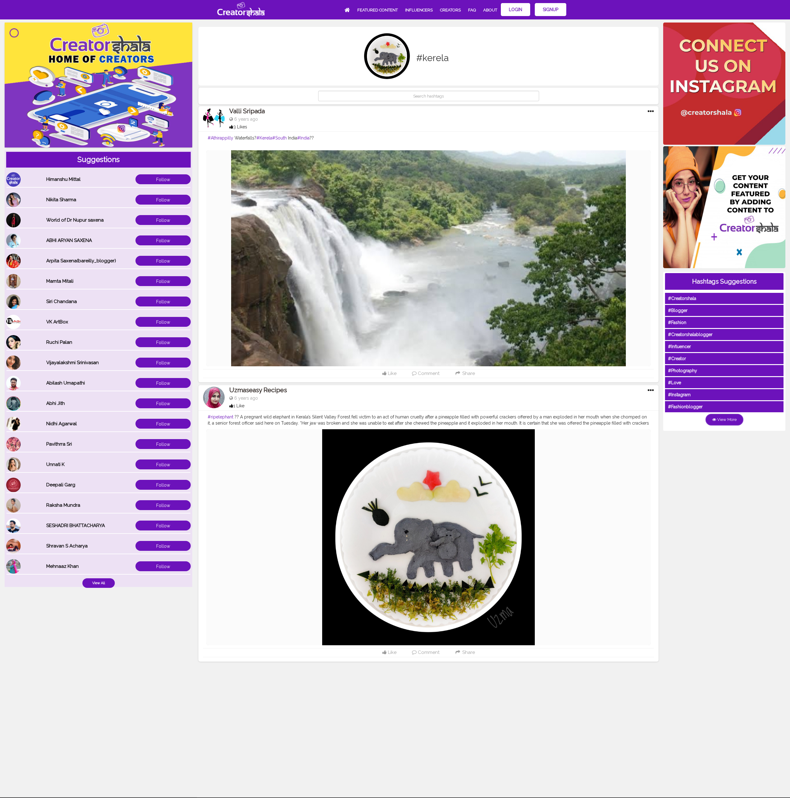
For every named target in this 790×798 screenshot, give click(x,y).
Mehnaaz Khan (62, 566)
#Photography (682, 370)
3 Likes (240, 126)
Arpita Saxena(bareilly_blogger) (81, 261)
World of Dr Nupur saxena (75, 220)
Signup (550, 9)
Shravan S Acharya (67, 546)
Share (468, 373)
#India (303, 137)
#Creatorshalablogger (690, 334)
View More (726, 419)
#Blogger (678, 310)
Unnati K (55, 464)
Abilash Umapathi (65, 383)
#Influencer (679, 346)
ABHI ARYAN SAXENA (69, 240)
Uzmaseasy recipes (258, 390)
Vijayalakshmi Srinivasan (72, 362)
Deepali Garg (60, 485)
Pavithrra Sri (59, 444)
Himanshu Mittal (63, 179)
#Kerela (264, 137)
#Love (674, 382)
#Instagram (679, 394)
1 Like (238, 405)
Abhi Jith (55, 403)
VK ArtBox (57, 322)
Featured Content (377, 10)
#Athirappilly (220, 137)
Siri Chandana (61, 301)
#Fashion (677, 322)
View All (98, 583)
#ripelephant (220, 416)
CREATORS (450, 10)
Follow (163, 179)
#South (279, 137)
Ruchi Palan (59, 342)
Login (515, 9)
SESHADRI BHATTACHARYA (75, 525)
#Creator (677, 358)
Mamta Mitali (59, 281)
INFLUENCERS (419, 10)
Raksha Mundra (63, 505)
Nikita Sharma (61, 199)
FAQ (472, 10)
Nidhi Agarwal (61, 423)
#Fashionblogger (685, 406)
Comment (428, 373)
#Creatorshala (682, 298)
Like (392, 373)
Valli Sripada (247, 111)
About (490, 10)
